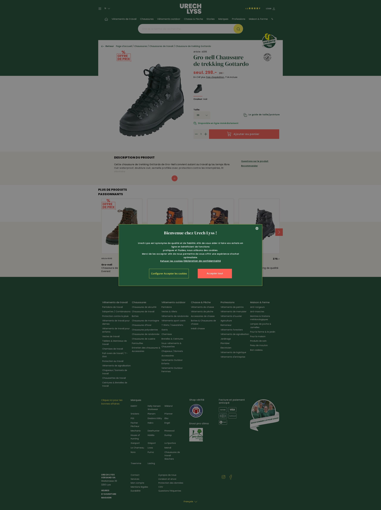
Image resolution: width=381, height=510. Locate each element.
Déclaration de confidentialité (202, 261)
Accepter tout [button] (215, 273)
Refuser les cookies (171, 261)
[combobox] (257, 228)
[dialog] (190, 255)
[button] (169, 273)
